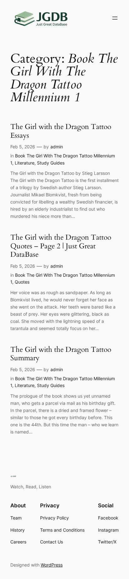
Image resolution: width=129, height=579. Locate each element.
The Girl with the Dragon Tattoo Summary (60, 353)
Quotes (22, 282)
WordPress (52, 564)
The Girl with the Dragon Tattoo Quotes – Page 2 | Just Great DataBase (60, 246)
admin (56, 146)
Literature (24, 162)
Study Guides (50, 162)
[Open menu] (115, 18)
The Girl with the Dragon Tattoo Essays (60, 131)
